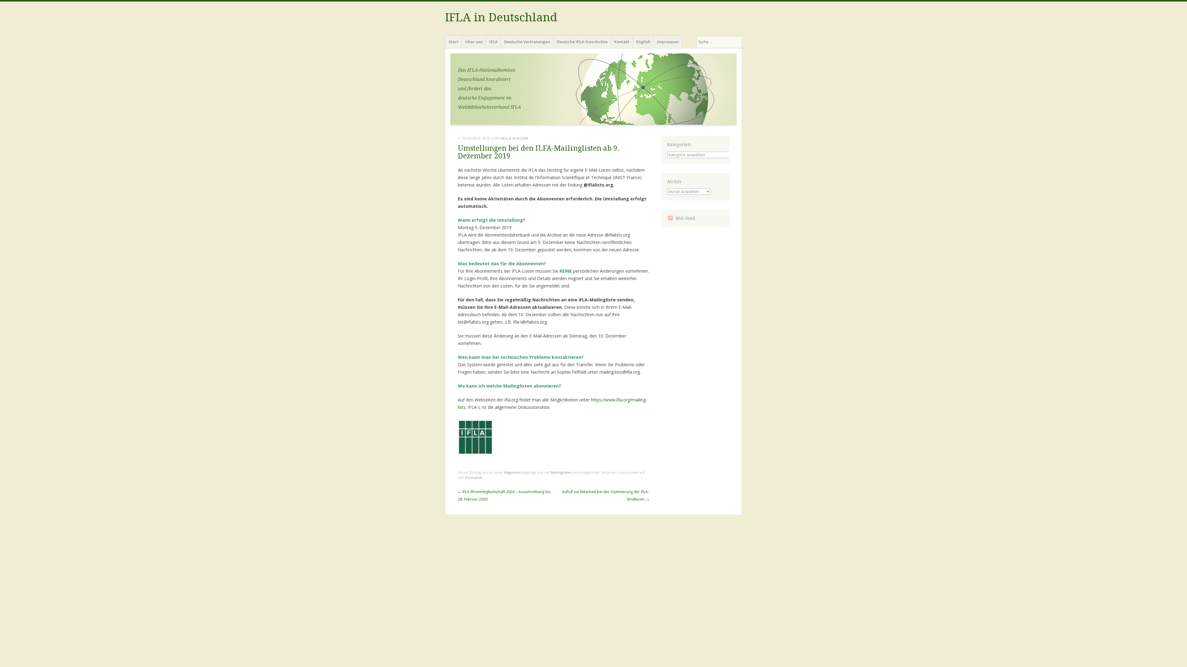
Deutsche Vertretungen (527, 41)
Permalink (473, 477)
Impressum (668, 41)
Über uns (474, 41)
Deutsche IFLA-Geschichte (582, 41)
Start (453, 41)
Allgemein (512, 472)
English (643, 41)
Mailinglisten (561, 472)
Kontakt (621, 41)
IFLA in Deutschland (501, 17)
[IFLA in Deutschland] (593, 90)
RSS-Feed (685, 218)
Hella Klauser (514, 138)
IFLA (493, 41)
